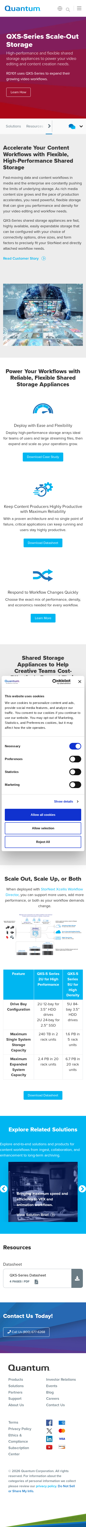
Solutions (13, 126)
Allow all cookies (43, 814)
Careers (52, 1398)
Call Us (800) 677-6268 (28, 1332)
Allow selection (43, 828)
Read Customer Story (21, 258)
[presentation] (49, 126)
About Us (16, 1405)
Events (51, 1386)
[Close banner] (79, 681)
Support (15, 1398)
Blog (50, 1392)
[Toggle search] (68, 8)
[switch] (75, 759)
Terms (13, 1422)
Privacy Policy (19, 1428)
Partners (15, 1392)
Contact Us (55, 1405)
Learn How (18, 92)
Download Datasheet (43, 542)
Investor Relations (61, 1379)
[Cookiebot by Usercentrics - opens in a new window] (53, 681)
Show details (63, 801)
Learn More (43, 618)
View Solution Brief (33, 1214)
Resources (35, 126)
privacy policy (46, 1486)
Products (15, 1379)
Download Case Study (43, 456)
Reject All (43, 842)
